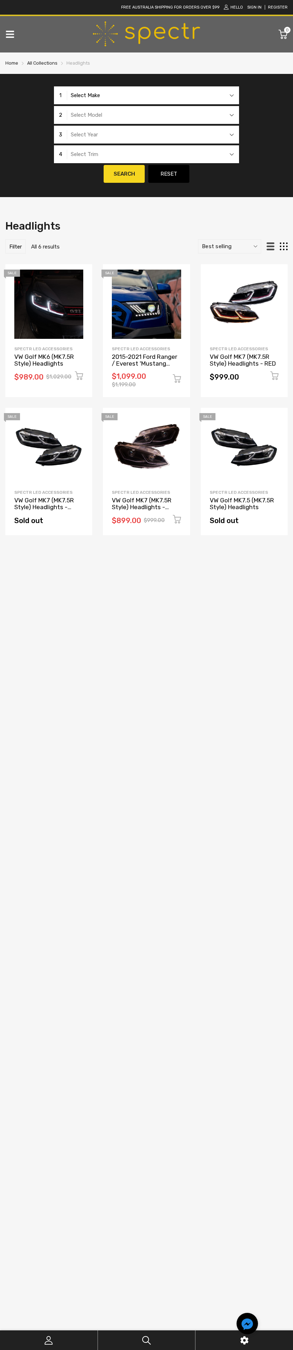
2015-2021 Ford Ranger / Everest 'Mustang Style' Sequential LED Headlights (144, 366)
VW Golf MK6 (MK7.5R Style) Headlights (44, 360)
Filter (15, 247)
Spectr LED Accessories (43, 348)
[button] (247, 1324)
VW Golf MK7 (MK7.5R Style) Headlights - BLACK (142, 507)
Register (278, 7)
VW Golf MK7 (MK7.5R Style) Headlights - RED (243, 360)
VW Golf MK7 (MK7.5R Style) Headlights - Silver (44, 507)
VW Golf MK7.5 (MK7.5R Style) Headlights (242, 504)
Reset (168, 174)
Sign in (254, 7)
